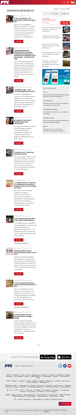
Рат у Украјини (18, 376)
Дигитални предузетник (35, 387)
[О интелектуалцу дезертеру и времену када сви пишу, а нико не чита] (9, 283)
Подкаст (55, 376)
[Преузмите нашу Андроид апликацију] (47, 357)
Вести (8, 375)
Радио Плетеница (65, 395)
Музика (32, 385)
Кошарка (22, 381)
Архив (62, 396)
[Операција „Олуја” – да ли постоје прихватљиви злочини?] (9, 90)
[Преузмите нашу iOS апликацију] (64, 357)
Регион (22, 375)
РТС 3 (22, 390)
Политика (15, 375)
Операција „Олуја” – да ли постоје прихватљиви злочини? (24, 90)
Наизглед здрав (66, 387)
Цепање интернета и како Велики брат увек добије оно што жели (25, 252)
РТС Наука (37, 390)
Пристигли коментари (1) (21, 243)
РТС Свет (29, 390)
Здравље (68, 385)
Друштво (52, 375)
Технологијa (41, 385)
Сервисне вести (36, 376)
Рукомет (41, 381)
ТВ (7, 390)
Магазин (8, 385)
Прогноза (47, 14)
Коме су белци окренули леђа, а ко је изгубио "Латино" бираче (24, 219)
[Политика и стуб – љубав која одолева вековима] (9, 152)
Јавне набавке (37, 399)
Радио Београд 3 (42, 395)
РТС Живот (55, 390)
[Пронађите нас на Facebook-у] (65, 366)
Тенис (28, 381)
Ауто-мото (66, 381)
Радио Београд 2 (29, 395)
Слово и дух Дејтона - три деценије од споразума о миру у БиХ (24, 20)
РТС (15, 399)
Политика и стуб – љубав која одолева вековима (24, 153)
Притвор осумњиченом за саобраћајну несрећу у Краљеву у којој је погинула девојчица (51, 63)
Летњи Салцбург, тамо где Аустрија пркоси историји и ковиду (23, 316)
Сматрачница (47, 376)
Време (27, 376)
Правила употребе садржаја (29, 410)
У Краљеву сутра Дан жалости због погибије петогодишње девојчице (52, 54)
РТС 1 (11, 390)
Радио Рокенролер (19, 396)
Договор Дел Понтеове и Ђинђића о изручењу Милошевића (22, 121)
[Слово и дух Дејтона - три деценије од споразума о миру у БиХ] (9, 19)
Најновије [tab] (45, 19)
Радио (7, 395)
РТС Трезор (31, 391)
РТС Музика (41, 391)
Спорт (8, 381)
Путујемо (49, 385)
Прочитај (18, 41)
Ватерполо (49, 381)
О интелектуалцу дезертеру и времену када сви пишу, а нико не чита (25, 284)
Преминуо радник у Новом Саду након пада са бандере (51, 37)
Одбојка (34, 381)
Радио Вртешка (43, 396)
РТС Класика (65, 390)
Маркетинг (27, 399)
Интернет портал (56, 399)
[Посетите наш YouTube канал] (69, 366)
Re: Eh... (45, 126)
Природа (23, 387)
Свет (28, 375)
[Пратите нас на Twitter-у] (60, 366)
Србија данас (36, 375)
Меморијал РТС (44, 382)
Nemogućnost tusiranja (50, 109)
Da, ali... (45, 92)
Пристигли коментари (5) (21, 307)
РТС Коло (23, 391)
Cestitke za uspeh (48, 118)
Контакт (20, 399)
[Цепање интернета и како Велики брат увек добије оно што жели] (9, 251)
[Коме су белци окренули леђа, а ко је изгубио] (9, 219)
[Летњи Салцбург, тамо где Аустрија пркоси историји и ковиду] (9, 315)
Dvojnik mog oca (48, 101)
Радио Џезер (54, 396)
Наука (16, 387)
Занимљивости (24, 385)
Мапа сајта (65, 404)
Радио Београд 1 (16, 395)
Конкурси (47, 399)
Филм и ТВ (9, 387)
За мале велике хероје (52, 387)
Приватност (8, 410)
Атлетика (58, 381)
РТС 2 (17, 390)
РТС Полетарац (51, 391)
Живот (15, 385)
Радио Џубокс (31, 396)
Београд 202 (53, 395)
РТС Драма (46, 390)
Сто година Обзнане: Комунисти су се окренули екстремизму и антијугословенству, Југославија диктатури (25, 185)
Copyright (16, 410)
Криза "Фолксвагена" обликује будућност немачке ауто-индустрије (52, 29)
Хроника (44, 375)
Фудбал (14, 381)
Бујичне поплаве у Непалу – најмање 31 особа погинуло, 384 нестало (51, 46)
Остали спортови (32, 382)
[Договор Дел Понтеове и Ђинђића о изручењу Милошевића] (9, 120)
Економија (60, 375)
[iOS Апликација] (56, 77)
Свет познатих (58, 385)
